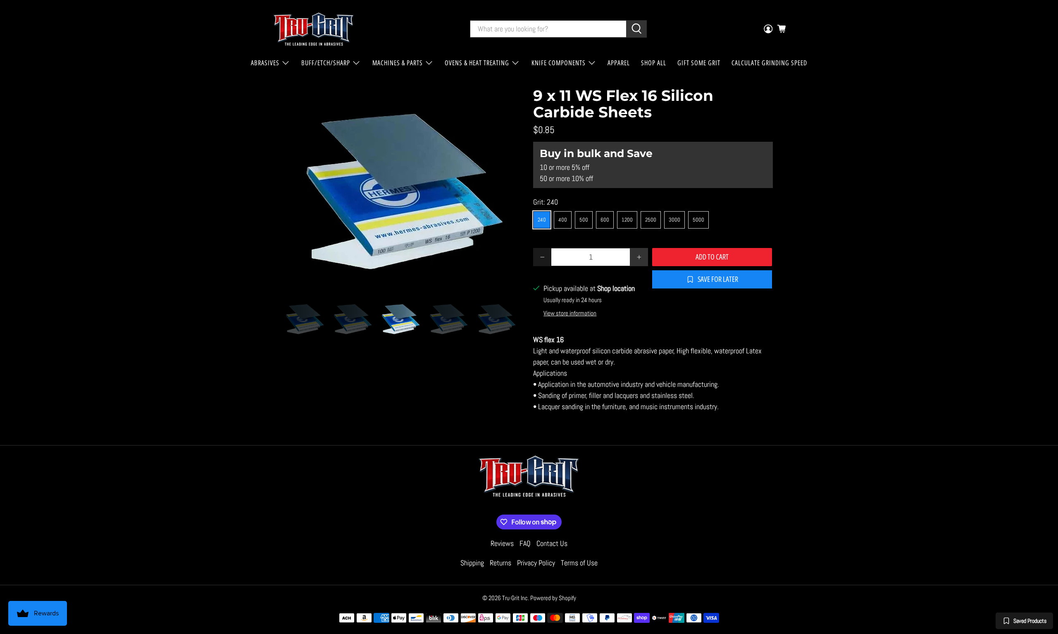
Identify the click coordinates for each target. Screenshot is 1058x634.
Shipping (472, 562)
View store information (569, 313)
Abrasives (265, 62)
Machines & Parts (397, 62)
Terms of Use (579, 562)
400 (562, 219)
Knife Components (558, 62)
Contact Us (551, 543)
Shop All (653, 62)
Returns (500, 562)
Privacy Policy (536, 562)
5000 (698, 219)
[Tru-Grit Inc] (313, 29)
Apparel (619, 62)
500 (583, 219)
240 (542, 219)
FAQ (525, 543)
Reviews (502, 543)
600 (604, 219)
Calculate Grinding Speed (769, 62)
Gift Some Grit (698, 62)
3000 (674, 219)
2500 (650, 219)
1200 (627, 219)
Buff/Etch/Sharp (325, 62)
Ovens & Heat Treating (477, 62)
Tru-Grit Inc (515, 598)
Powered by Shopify (553, 598)
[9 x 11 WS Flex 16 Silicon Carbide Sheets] (405, 186)
